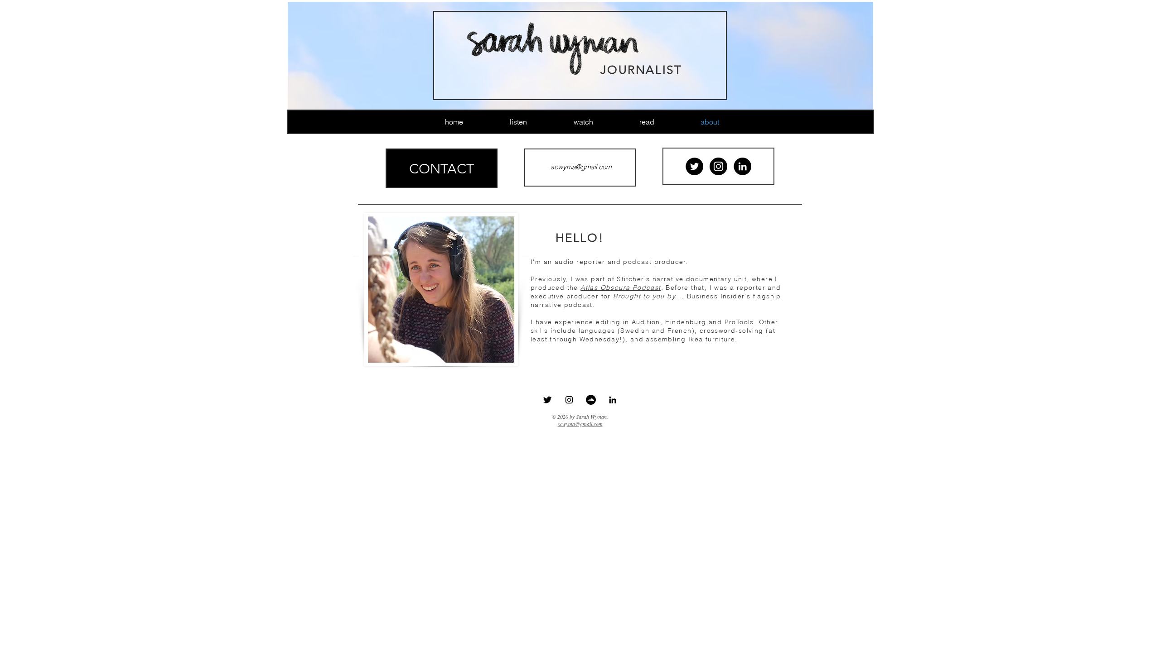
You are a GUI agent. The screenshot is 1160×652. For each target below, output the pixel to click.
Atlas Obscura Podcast (620, 287)
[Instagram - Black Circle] (718, 166)
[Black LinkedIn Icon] (613, 400)
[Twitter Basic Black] (547, 400)
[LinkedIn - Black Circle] (742, 166)
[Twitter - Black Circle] (694, 166)
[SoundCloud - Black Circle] (591, 400)
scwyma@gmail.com (580, 423)
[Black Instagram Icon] (569, 400)
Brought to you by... (647, 296)
